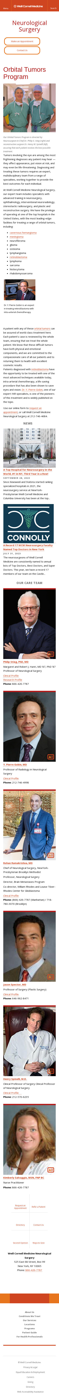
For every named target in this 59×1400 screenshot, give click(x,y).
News (27, 423)
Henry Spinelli (15, 1079)
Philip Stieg (16, 661)
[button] (53, 5)
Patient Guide (29, 1332)
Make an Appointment (22, 41)
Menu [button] (5, 8)
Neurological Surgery (29, 26)
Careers (30, 1377)
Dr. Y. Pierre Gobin (32, 389)
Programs (29, 1328)
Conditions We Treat (29, 1316)
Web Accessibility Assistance (30, 1391)
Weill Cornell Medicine (29, 1351)
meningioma (16, 236)
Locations (29, 1324)
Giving (30, 1382)
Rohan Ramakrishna (18, 863)
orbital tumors (42, 328)
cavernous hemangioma (23, 232)
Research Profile (12, 679)
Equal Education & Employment (30, 1372)
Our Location (5, 1298)
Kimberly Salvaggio (23, 1177)
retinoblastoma (18, 257)
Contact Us (22, 50)
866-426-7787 (33, 1270)
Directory (30, 1386)
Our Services (29, 1320)
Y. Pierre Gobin (15, 764)
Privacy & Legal (30, 1367)
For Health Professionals (30, 1336)
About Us (29, 1312)
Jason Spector (14, 984)
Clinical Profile (11, 675)
